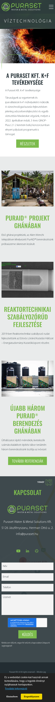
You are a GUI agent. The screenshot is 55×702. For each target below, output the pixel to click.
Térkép (40, 482)
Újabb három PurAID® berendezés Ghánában (27, 419)
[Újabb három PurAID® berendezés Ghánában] (27, 396)
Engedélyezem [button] (31, 696)
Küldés (27, 634)
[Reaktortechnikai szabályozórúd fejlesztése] (27, 297)
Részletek (27, 143)
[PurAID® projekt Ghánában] (27, 206)
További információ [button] (16, 688)
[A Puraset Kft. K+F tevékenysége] (27, 46)
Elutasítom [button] (12, 696)
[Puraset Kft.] (21, 7)
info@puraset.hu (27, 534)
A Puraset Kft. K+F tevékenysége (27, 78)
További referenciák (27, 461)
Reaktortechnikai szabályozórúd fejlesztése (27, 317)
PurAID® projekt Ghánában (28, 221)
